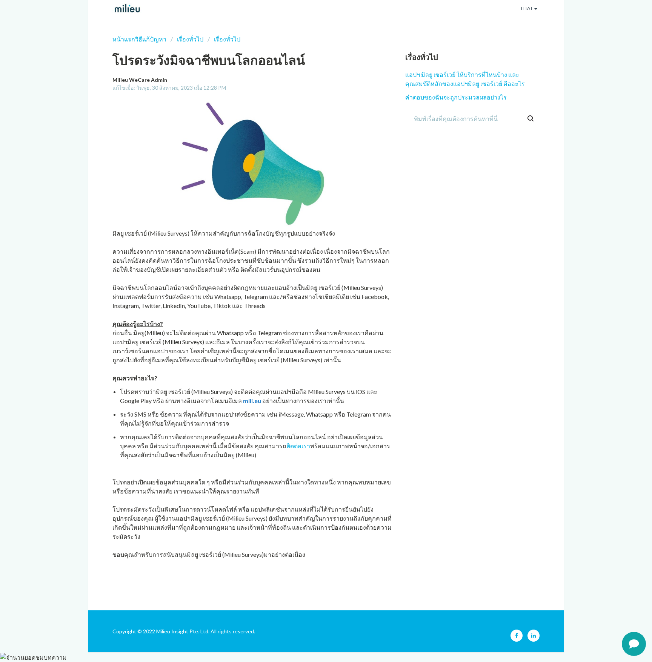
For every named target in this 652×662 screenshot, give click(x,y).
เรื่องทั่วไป (190, 39)
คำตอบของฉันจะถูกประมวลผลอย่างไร (456, 97)
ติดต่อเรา (298, 445)
